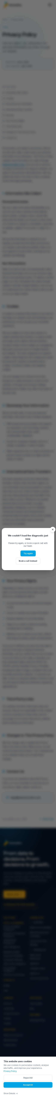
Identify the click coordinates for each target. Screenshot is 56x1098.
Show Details (9, 1093)
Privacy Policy (10, 1071)
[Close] (52, 529)
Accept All (28, 1085)
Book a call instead (28, 561)
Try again (28, 553)
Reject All (28, 1078)
